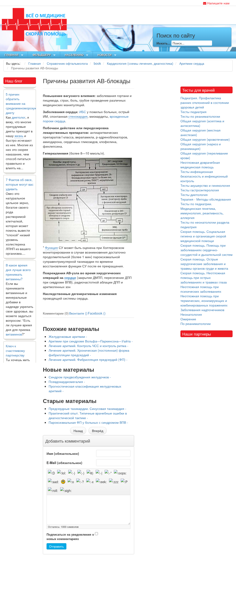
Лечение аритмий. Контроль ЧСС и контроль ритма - (88, 345)
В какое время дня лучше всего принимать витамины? (18, 266)
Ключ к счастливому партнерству (15, 344)
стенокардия (78, 116)
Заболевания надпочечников (202, 309)
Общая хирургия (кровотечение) (205, 139)
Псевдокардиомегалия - (67, 381)
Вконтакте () (78, 313)
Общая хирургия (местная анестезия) (200, 132)
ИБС (82, 111)
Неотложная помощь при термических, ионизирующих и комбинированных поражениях (203, 300)
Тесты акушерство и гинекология (205, 185)
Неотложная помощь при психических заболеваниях (200, 289)
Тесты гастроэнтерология (199, 190)
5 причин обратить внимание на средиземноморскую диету (21, 97)
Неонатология (191, 314)
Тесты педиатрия (193, 111)
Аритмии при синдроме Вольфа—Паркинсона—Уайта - (91, 341)
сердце (70, 277)
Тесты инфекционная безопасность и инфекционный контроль (204, 176)
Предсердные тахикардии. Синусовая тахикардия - (87, 408)
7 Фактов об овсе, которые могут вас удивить (19, 178)
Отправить (56, 546)
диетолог (18, 111)
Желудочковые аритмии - (68, 336)
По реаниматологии (195, 323)
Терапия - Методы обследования (205, 199)
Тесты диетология (194, 194)
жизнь (19, 129)
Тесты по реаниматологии (200, 116)
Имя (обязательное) (63, 453)
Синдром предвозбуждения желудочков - (80, 377)
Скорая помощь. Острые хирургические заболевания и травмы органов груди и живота (204, 264)
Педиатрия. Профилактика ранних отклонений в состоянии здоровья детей (204, 102)
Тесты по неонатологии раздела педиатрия (204, 224)
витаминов (14, 328)
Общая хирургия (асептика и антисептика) (202, 123)
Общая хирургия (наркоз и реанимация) (200, 146)
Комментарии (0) (56, 313)
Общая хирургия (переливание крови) (204, 155)
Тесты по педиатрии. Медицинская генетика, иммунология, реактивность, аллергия (202, 210)
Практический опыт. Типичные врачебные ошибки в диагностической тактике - (88, 415)
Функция (51, 247)
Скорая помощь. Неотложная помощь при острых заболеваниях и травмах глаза (203, 277)
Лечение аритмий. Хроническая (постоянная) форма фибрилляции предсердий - (89, 352)
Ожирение (188, 319)
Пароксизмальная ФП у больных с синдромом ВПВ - (88, 422)
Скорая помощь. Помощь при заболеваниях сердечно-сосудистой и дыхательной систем (206, 250)
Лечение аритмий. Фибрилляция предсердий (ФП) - (88, 359)
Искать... (163, 43)
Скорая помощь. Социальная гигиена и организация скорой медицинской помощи (203, 236)
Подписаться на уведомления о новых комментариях (70, 536)
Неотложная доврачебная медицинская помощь (200, 164)
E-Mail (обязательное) (64, 462)
